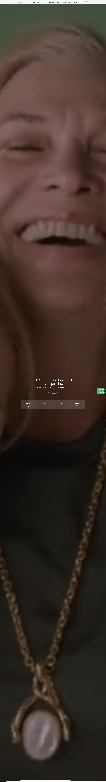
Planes (45, 2)
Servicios (40, 2)
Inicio (34, 2)
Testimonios (51, 2)
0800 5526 (101, 389)
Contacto (76, 2)
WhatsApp (102, 392)
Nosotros (58, 2)
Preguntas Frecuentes (66, 2)
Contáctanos (53, 393)
